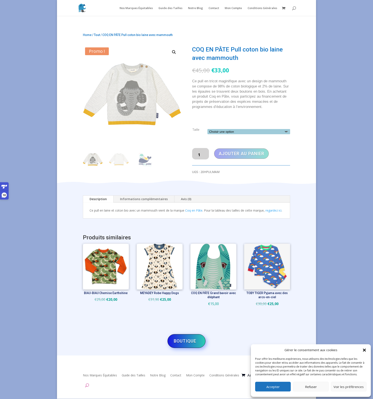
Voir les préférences (348, 387)
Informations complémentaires (144, 199)
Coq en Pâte (193, 210)
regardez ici (273, 210)
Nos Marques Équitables (136, 8)
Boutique (185, 341)
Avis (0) (186, 199)
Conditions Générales (262, 8)
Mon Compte (233, 8)
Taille (195, 129)
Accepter (273, 387)
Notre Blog (195, 8)
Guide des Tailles (170, 8)
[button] (364, 350)
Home (87, 35)
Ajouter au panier (241, 153)
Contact (214, 8)
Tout (97, 35)
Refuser (311, 387)
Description (98, 199)
